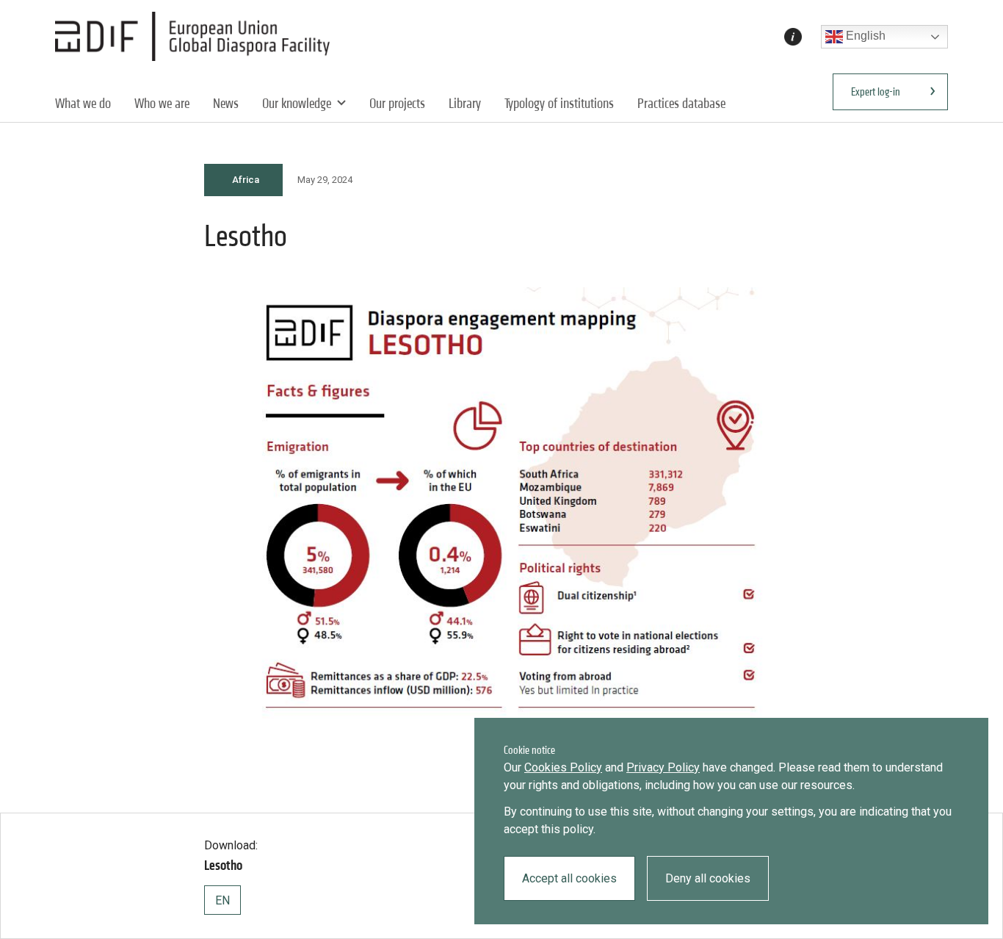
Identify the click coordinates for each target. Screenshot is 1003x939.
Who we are (161, 103)
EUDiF (196, 37)
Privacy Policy (663, 767)
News (226, 103)
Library (465, 103)
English (864, 35)
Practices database (681, 103)
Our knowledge (296, 103)
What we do (83, 103)
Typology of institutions (559, 103)
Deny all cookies (707, 878)
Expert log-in (875, 91)
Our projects (397, 103)
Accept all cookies (569, 878)
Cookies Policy (563, 767)
